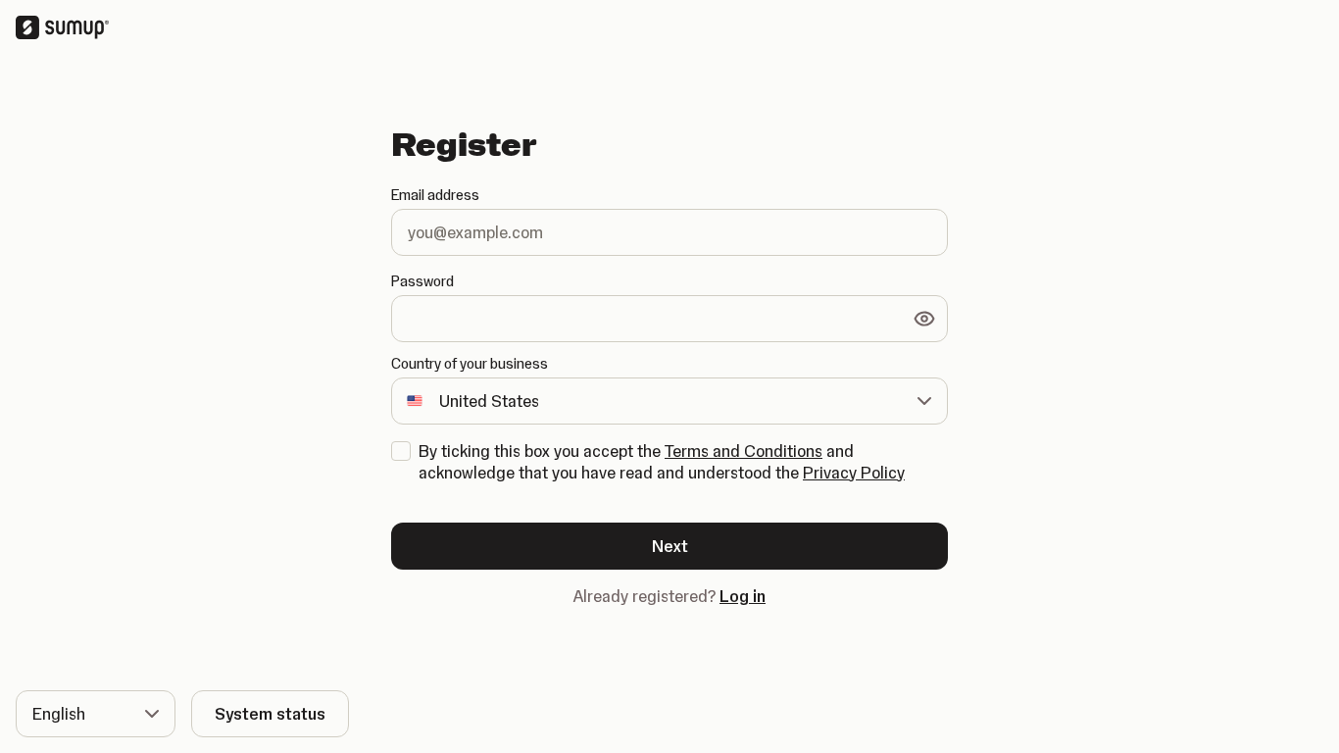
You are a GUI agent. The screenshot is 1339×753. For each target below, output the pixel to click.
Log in (742, 596)
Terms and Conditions (743, 451)
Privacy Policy (854, 472)
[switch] (924, 318)
